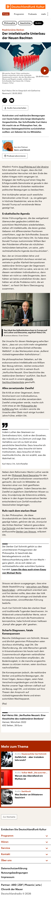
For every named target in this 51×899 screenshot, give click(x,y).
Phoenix (30, 884)
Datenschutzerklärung (14, 868)
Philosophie (9, 23)
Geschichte (25, 23)
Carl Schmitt (8, 528)
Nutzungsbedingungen (14, 872)
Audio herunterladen (16, 108)
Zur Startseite (9, 817)
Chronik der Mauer (12, 889)
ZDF (21, 884)
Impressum (7, 877)
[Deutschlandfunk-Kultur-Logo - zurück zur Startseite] (25, 6)
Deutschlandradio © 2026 (16, 893)
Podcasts (32, 14)
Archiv (38, 23)
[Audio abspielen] (45, 71)
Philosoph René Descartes (25, 475)
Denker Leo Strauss (26, 531)
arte (39, 884)
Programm (19, 14)
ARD (14, 884)
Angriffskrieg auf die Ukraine (33, 166)
